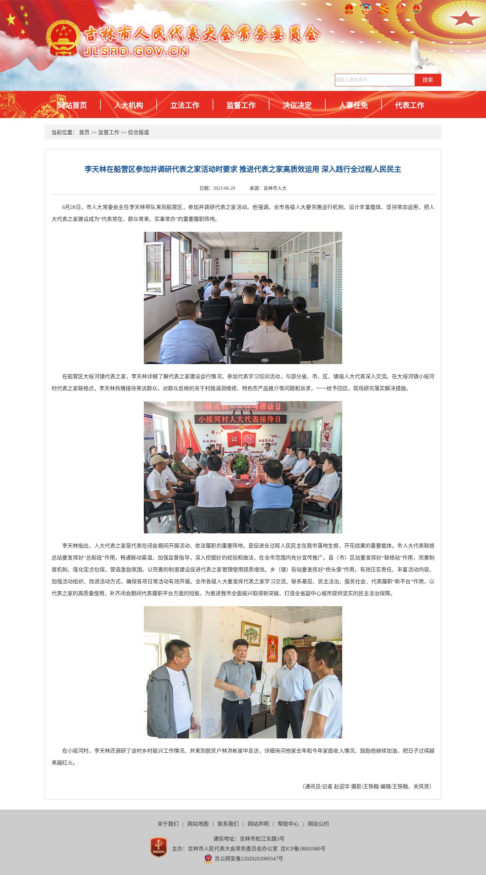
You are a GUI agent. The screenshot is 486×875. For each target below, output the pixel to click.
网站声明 (258, 824)
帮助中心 (288, 824)
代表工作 (409, 105)
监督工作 (241, 105)
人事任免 (353, 105)
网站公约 (318, 824)
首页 (84, 132)
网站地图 (198, 824)
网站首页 (72, 105)
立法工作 (184, 105)
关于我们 (168, 824)
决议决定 (297, 105)
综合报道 (138, 132)
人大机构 (128, 105)
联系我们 (228, 824)
